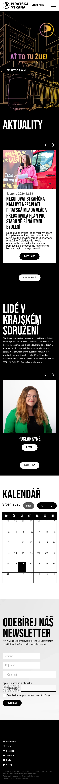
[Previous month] (42, 505)
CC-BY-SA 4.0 (19, 772)
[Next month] (52, 505)
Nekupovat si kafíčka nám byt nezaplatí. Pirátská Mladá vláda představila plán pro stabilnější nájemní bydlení (26, 213)
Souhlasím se (29, 695)
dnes (28, 505)
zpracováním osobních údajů (36, 695)
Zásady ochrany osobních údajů (15, 778)
